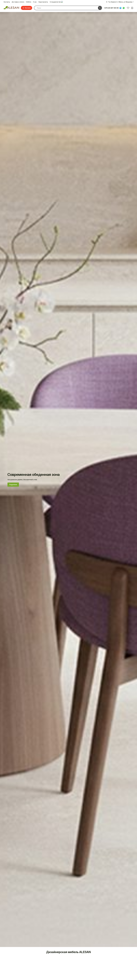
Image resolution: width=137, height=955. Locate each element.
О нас (35, 2)
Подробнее (13, 484)
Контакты (7, 2)
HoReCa (28, 2)
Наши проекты (43, 2)
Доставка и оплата (18, 2)
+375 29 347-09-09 (111, 8)
